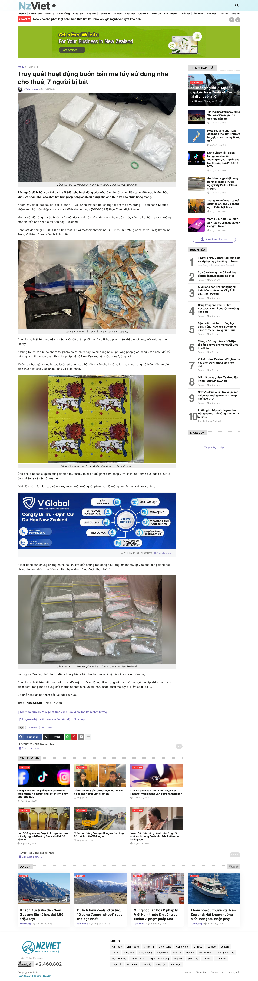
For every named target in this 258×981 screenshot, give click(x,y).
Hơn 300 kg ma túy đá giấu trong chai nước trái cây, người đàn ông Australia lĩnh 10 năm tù (43, 836)
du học (211, 946)
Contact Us (217, 972)
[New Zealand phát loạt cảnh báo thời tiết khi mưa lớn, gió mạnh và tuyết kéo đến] (196, 136)
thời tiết (117, 964)
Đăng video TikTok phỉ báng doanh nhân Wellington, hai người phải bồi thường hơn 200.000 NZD (99, 19)
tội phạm (32, 66)
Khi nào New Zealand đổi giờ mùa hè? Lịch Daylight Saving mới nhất (219, 363)
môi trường (205, 952)
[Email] (81, 737)
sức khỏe (193, 958)
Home (22, 13)
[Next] (237, 19)
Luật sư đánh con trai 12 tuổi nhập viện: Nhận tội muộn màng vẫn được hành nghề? (156, 792)
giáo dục (129, 952)
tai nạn (207, 958)
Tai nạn (117, 13)
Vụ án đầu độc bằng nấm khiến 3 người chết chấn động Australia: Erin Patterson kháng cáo (154, 836)
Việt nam (176, 964)
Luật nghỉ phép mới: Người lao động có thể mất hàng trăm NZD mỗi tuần (218, 414)
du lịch (225, 946)
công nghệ (182, 946)
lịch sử (190, 952)
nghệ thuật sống (159, 958)
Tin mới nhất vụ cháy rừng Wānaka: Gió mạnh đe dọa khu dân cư (223, 115)
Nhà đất (91, 13)
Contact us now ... (164, 553)
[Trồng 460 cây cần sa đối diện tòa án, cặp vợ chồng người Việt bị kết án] (196, 206)
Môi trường (170, 13)
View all (233, 866)
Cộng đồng (63, 13)
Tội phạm (104, 13)
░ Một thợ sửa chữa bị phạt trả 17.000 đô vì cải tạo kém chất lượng (62, 712)
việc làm (161, 964)
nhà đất (178, 958)
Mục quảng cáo (225, 952)
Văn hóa (212, 13)
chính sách (133, 946)
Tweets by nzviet (214, 447)
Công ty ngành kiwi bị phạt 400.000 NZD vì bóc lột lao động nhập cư (218, 308)
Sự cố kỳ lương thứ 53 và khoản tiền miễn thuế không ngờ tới (218, 274)
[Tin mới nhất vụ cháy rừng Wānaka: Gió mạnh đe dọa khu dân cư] (196, 117)
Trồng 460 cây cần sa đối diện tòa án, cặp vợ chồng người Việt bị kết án (98, 792)
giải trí (115, 952)
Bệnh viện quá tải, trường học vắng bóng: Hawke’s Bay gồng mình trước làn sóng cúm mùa (217, 327)
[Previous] (231, 19)
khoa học (162, 952)
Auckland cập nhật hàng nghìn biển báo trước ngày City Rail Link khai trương (222, 183)
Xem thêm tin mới (216, 239)
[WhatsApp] (68, 737)
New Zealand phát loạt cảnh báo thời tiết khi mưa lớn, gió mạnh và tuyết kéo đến (223, 136)
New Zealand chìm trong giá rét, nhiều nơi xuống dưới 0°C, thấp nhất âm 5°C (218, 395)
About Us (201, 972)
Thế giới (185, 13)
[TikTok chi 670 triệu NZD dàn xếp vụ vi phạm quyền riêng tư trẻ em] (196, 225)
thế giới (221, 958)
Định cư (156, 13)
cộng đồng (165, 946)
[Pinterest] (74, 737)
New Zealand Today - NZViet (34, 975)
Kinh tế (49, 13)
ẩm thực (117, 946)
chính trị (149, 946)
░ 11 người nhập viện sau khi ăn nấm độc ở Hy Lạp (51, 719)
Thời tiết (130, 13)
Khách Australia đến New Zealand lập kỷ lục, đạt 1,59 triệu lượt (42, 914)
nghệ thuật (137, 958)
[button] (237, 5)
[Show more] (88, 737)
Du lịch (224, 13)
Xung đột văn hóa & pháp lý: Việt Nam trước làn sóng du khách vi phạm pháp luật (156, 914)
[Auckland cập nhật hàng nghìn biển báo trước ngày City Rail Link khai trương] (196, 184)
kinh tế (177, 952)
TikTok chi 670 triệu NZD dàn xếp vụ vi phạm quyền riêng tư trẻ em (223, 223)
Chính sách (35, 13)
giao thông (145, 952)
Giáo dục (143, 13)
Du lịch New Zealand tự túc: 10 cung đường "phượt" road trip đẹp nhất (100, 914)
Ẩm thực (198, 13)
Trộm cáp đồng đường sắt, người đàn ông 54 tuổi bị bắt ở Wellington (99, 835)
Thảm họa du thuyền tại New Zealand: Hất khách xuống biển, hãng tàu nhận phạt (213, 914)
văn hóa (146, 964)
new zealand (119, 958)
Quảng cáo (234, 972)
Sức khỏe (236, 13)
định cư (198, 946)
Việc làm (78, 13)
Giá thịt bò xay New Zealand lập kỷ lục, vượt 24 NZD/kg (218, 379)
